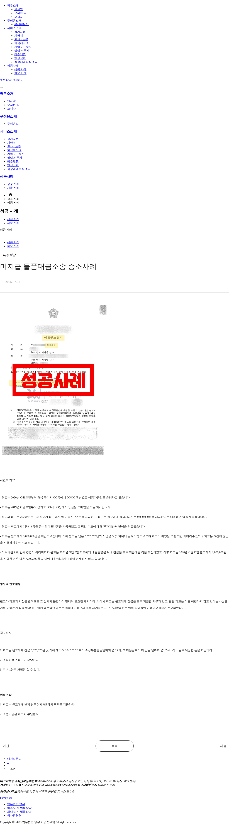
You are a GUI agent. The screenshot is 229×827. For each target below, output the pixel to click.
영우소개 (13, 5)
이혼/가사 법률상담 (19, 807)
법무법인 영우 (16, 804)
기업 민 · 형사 (23, 46)
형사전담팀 (14, 815)
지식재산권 (21, 43)
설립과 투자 (21, 50)
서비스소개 (14, 28)
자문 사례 (20, 73)
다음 (223, 746)
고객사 (18, 16)
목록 (114, 746)
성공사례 (13, 65)
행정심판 (20, 58)
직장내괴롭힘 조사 (26, 61)
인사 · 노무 (21, 39)
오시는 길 (20, 13)
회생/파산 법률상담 (19, 811)
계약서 (18, 35)
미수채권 (20, 54)
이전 (6, 746)
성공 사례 (20, 69)
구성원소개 (14, 20)
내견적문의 (14, 758)
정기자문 (20, 31)
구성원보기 (21, 24)
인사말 (18, 9)
